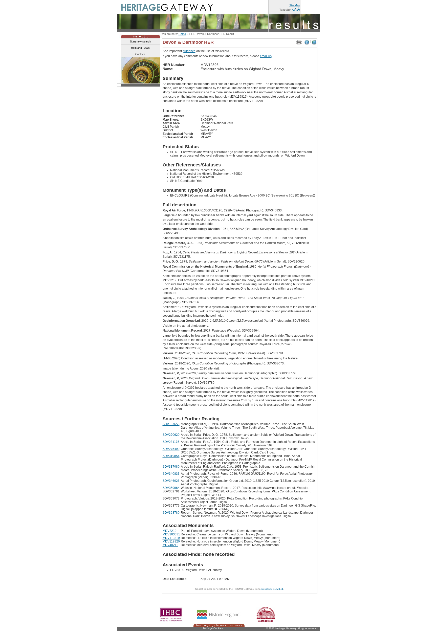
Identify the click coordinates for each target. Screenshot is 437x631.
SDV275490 (171, 449)
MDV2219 (170, 531)
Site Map (294, 5)
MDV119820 (171, 541)
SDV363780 (171, 512)
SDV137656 (171, 424)
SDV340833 (171, 473)
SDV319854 (171, 456)
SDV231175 (171, 442)
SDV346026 (171, 481)
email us (266, 56)
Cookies (140, 54)
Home (182, 33)
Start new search (140, 41)
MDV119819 (171, 538)
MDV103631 (171, 534)
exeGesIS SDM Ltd (271, 589)
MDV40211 (170, 545)
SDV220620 (171, 435)
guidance (189, 51)
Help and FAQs (140, 47)
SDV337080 (171, 466)
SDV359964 (171, 488)
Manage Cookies (213, 628)
